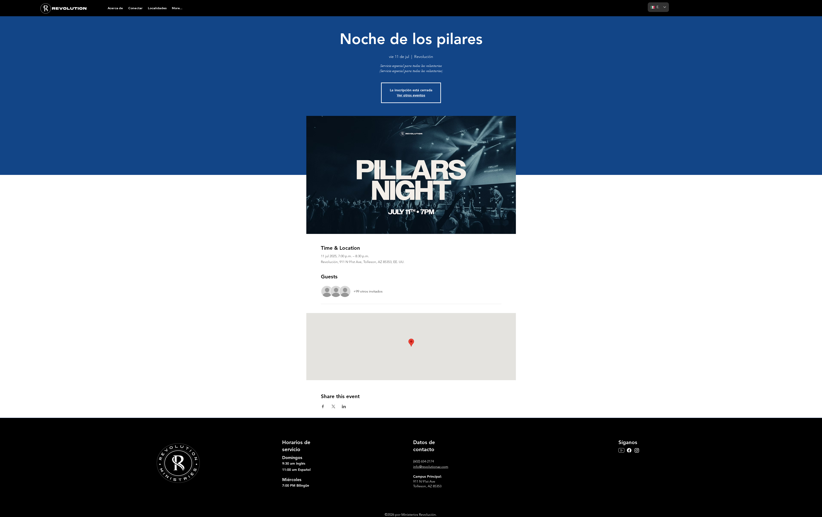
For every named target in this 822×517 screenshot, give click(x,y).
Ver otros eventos (411, 95)
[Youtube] (621, 450)
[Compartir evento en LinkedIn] (344, 406)
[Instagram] (637, 450)
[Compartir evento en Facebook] (323, 406)
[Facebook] (629, 450)
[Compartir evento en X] (333, 406)
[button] (115, 8)
